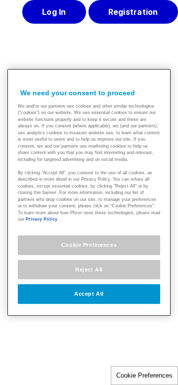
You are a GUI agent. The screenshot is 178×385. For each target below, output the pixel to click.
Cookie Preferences (144, 375)
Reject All (89, 269)
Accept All (89, 294)
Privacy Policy (41, 219)
